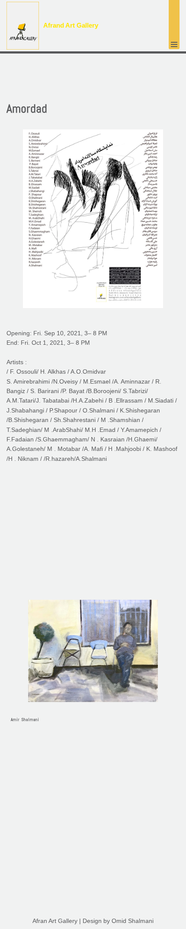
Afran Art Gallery (54, 920)
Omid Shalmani (133, 920)
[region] (93, 668)
